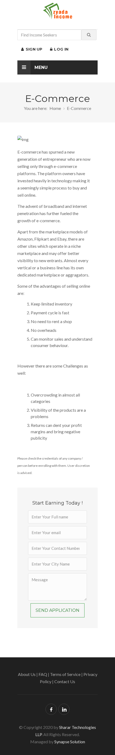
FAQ (43, 674)
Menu (40, 67)
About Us (27, 674)
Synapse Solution (69, 741)
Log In (60, 49)
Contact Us (64, 681)
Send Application (57, 610)
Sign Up (33, 49)
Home (55, 108)
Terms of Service (65, 674)
